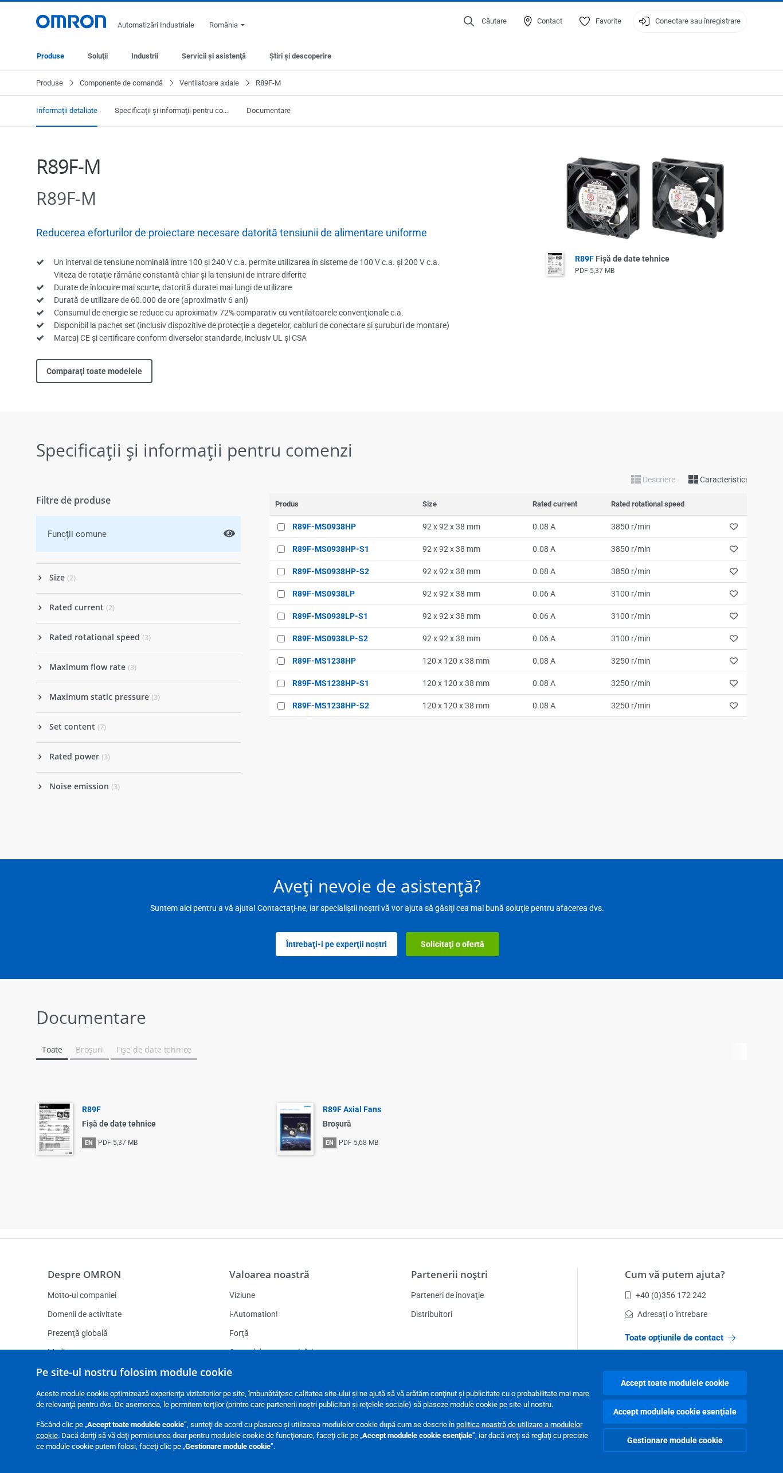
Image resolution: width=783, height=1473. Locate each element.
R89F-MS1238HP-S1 (330, 683)
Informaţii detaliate (66, 110)
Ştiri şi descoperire (300, 56)
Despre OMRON (84, 1274)
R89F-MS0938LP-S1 (330, 616)
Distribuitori (431, 1314)
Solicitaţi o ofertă (452, 944)
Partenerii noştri (449, 1274)
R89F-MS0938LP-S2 (330, 638)
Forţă (239, 1333)
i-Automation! (253, 1314)
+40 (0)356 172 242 (671, 1295)
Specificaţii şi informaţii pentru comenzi (172, 110)
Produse (50, 56)
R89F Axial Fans (352, 1109)
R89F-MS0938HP (324, 526)
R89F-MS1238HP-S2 (330, 705)
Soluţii (98, 56)
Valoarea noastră (269, 1274)
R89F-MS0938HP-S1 (330, 549)
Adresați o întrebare (672, 1314)
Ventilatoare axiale (209, 83)
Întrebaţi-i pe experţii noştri (336, 944)
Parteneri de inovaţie (447, 1295)
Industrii (144, 56)
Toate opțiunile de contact (674, 1337)
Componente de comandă (121, 83)
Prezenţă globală (78, 1333)
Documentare (268, 110)
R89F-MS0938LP (323, 593)
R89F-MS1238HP (324, 660)
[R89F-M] (647, 198)
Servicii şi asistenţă (214, 56)
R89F (622, 258)
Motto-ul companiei (82, 1295)
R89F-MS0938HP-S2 (330, 571)
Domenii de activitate (85, 1314)
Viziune (242, 1295)
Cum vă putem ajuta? (675, 1274)
